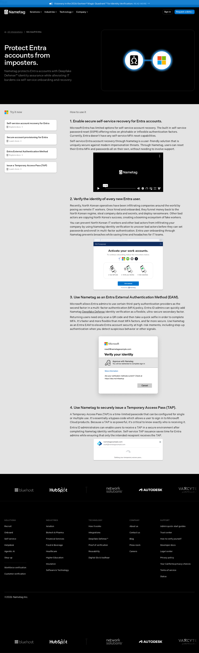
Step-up (8, 557)
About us (134, 526)
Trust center (166, 532)
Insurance (51, 564)
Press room (135, 545)
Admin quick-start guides (173, 526)
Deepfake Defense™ (98, 539)
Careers (133, 551)
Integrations (95, 532)
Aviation (50, 526)
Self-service (10, 539)
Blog (132, 539)
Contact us (135, 532)
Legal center (166, 551)
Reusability (94, 551)
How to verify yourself (170, 539)
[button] (36, 11)
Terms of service (168, 570)
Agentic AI (9, 551)
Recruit (8, 526)
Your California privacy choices (175, 564)
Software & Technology (57, 570)
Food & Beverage (54, 545)
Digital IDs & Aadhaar (99, 557)
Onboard (8, 532)
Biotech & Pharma (55, 532)
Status (163, 576)
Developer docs (168, 545)
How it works (95, 526)
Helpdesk (9, 545)
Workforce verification (15, 567)
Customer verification (15, 574)
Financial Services (55, 539)
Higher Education (54, 557)
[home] (14, 12)
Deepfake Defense (93, 311)
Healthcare (51, 551)
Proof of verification (98, 545)
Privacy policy (167, 557)
